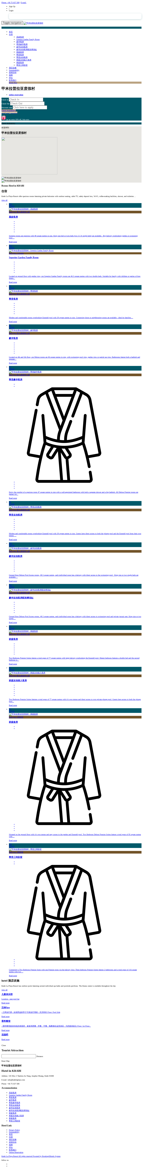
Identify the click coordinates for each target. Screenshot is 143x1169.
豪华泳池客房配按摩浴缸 (26, 49)
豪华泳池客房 (22, 47)
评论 (11, 78)
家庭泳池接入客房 (23, 60)
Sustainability (14, 70)
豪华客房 (20, 42)
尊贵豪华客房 (22, 44)
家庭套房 (20, 52)
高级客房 (20, 37)
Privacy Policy (14, 1130)
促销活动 (12, 72)
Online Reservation (16, 1152)
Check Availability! (9, 111)
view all (4, 200)
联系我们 (12, 80)
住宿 (11, 34)
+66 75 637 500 (10, 2)
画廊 (11, 75)
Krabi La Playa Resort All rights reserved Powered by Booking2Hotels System (31, 1156)
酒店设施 (12, 68)
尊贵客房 (20, 55)
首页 (11, 32)
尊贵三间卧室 (22, 65)
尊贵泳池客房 (22, 57)
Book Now (13, 83)
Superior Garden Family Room (28, 39)
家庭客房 (20, 62)
